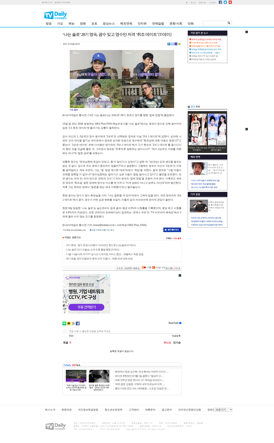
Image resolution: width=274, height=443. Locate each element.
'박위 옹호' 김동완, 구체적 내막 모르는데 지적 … (140, 384)
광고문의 (167, 409)
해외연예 (126, 23)
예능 (71, 23)
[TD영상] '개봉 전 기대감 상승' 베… (205, 59)
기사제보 (212, 2)
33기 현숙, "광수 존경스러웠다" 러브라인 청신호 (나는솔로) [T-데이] (100, 245)
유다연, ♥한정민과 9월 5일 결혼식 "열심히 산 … (139, 376)
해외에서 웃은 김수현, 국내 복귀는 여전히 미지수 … (142, 371)
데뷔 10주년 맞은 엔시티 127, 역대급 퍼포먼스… (139, 380)
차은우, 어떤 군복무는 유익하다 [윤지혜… (207, 218)
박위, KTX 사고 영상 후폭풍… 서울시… (206, 53)
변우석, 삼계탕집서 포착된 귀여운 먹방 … (207, 39)
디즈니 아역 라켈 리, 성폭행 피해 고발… (206, 180)
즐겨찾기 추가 (47, 2)
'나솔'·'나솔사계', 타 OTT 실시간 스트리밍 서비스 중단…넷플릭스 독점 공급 (104, 254)
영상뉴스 (109, 23)
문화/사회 (176, 23)
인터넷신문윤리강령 (189, 409)
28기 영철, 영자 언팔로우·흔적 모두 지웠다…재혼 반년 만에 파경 (99, 258)
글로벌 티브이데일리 (63, 2)
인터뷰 (142, 23)
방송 (49, 23)
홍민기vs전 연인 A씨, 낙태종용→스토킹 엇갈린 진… (142, 388)
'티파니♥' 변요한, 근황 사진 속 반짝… (205, 43)
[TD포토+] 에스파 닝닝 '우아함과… (197, 149)
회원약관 (67, 409)
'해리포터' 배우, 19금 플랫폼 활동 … (204, 184)
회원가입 (202, 2)
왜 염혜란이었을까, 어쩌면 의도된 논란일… (207, 221)
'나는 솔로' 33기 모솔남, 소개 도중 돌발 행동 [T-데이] (92, 249)
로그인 (193, 2)
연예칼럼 (158, 23)
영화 (83, 23)
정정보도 (212, 409)
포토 (94, 23)
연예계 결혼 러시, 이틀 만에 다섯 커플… (207, 46)
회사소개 (50, 409)
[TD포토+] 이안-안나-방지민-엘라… (217, 149)
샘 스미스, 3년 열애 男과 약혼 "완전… (205, 187)
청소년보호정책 (113, 409)
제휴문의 (150, 409)
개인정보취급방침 (88, 409)
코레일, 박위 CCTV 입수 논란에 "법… (205, 56)
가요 (60, 23)
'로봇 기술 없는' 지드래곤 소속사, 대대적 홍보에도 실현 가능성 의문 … (76, 387)
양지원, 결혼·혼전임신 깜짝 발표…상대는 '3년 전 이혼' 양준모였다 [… (99, 387)
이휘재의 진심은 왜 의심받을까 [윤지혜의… (207, 225)
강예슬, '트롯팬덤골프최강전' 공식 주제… (207, 49)
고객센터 (134, 409)
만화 (191, 23)
